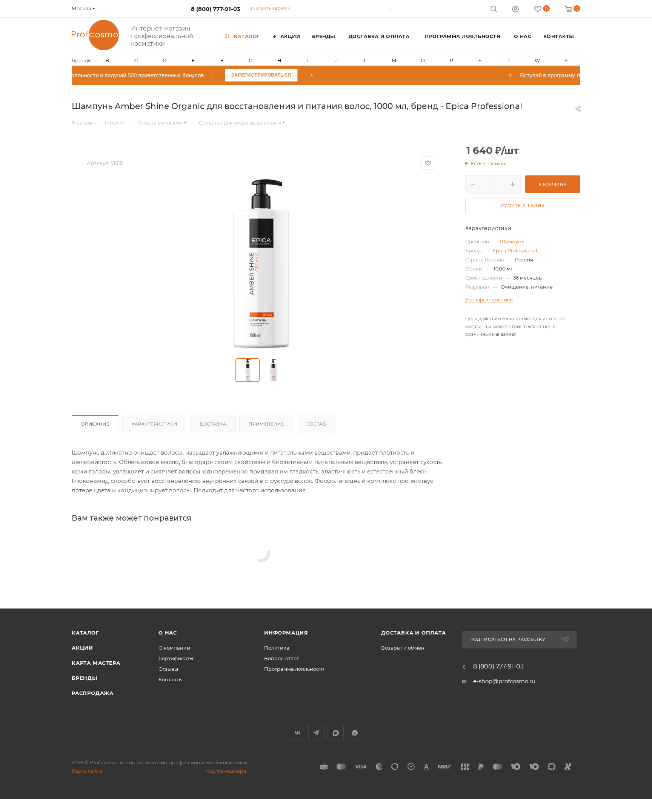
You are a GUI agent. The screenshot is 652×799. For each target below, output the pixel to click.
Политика (276, 648)
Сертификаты (175, 658)
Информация (286, 633)
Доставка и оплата (413, 633)
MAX (336, 733)
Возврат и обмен (402, 648)
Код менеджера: (227, 771)
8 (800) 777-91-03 (215, 8)
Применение (266, 424)
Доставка (213, 424)
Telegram (316, 733)
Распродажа (93, 693)
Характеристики (154, 424)
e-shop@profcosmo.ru (504, 681)
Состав (316, 424)
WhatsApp (355, 733)
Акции (82, 648)
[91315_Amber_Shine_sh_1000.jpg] (261, 264)
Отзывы (168, 669)
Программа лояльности (294, 669)
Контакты (170, 679)
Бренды (84, 678)
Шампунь (512, 241)
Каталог (85, 633)
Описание (95, 424)
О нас (167, 633)
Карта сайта (87, 771)
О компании (174, 648)
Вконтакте (297, 733)
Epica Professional (514, 250)
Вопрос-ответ (281, 658)
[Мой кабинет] (515, 10)
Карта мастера (96, 663)
